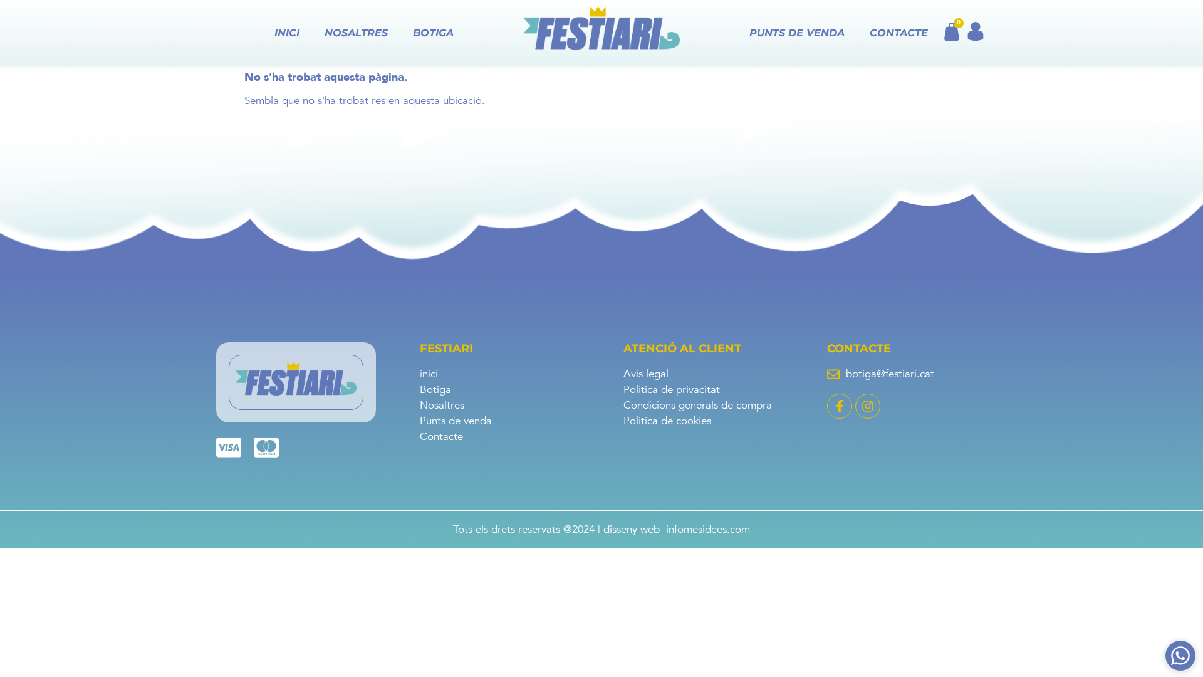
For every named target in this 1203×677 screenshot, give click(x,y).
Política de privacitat (671, 390)
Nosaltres (356, 33)
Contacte (899, 33)
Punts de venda (797, 33)
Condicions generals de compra (697, 405)
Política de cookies (667, 421)
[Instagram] (867, 406)
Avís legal (646, 374)
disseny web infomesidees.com (676, 529)
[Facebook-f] (839, 406)
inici (286, 33)
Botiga (433, 33)
